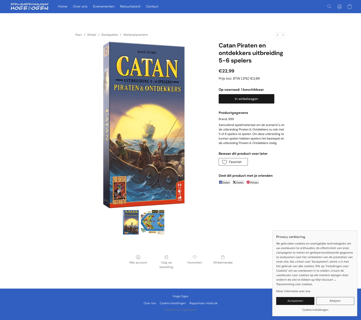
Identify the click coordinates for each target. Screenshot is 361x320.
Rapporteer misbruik (204, 303)
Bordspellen (110, 35)
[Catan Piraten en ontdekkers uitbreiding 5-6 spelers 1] (152, 222)
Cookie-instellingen (173, 303)
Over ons (80, 6)
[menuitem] (277, 35)
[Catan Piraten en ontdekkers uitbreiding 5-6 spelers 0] (131, 222)
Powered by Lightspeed (180, 310)
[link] (315, 308)
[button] (29, 6)
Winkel (91, 35)
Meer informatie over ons (293, 291)
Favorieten (194, 262)
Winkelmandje (223, 262)
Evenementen (104, 6)
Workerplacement (135, 35)
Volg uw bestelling (166, 265)
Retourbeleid (130, 6)
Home (62, 6)
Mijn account (138, 262)
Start (78, 35)
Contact (152, 6)
